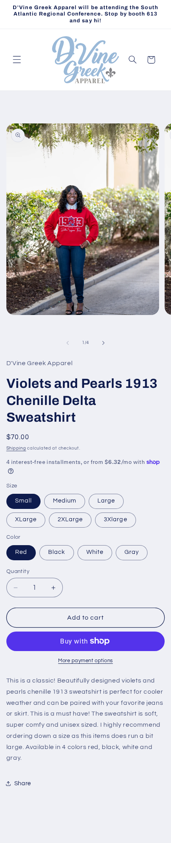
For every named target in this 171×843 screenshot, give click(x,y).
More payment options (85, 660)
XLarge (26, 519)
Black (56, 552)
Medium (64, 501)
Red (21, 552)
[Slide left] (67, 343)
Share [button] (22, 783)
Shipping (16, 448)
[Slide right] (103, 343)
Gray (131, 552)
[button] (17, 60)
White (94, 552)
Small (23, 501)
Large (106, 501)
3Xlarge (115, 519)
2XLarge (70, 519)
